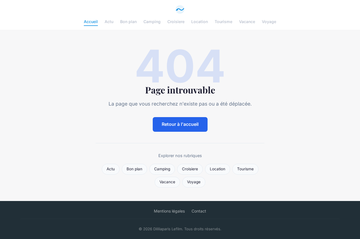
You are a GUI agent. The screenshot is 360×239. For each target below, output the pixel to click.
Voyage (269, 21)
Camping (152, 21)
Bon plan (128, 21)
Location (199, 21)
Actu (109, 21)
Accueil (91, 21)
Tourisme (223, 21)
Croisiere (175, 21)
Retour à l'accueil (180, 124)
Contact (199, 211)
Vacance (247, 21)
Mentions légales (169, 211)
